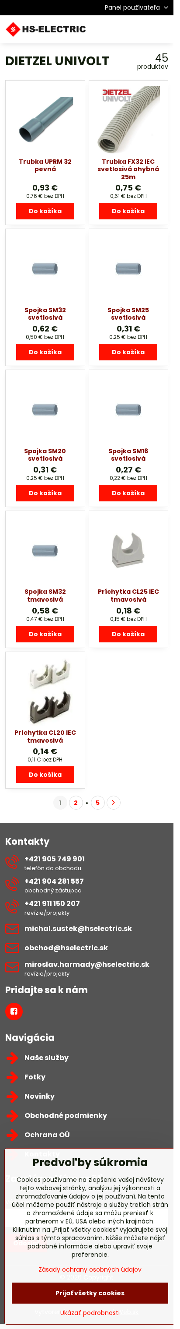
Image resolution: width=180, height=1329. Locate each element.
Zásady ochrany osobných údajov (90, 1269)
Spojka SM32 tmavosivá (45, 595)
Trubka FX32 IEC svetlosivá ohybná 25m (128, 169)
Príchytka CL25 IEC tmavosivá (128, 595)
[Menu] (162, 29)
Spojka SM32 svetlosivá (45, 314)
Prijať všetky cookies (90, 1293)
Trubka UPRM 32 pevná (45, 165)
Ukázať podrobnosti (90, 1313)
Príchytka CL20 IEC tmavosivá (45, 736)
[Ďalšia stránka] (114, 803)
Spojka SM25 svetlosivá (128, 314)
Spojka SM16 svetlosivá (128, 455)
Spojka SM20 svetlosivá (45, 455)
